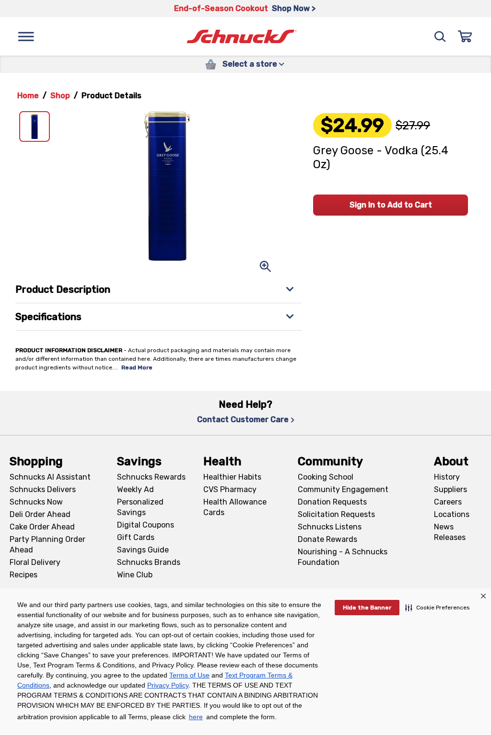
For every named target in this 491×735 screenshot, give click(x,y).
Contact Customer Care (243, 419)
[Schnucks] (242, 37)
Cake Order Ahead (42, 526)
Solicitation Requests (336, 514)
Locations (451, 514)
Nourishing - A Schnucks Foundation (342, 557)
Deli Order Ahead (40, 514)
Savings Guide (143, 549)
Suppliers (450, 489)
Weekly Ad (135, 489)
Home (28, 95)
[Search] (440, 36)
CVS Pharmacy (230, 489)
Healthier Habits (232, 477)
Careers (448, 501)
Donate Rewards (327, 539)
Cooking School (325, 477)
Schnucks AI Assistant (50, 477)
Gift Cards (135, 537)
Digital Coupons (145, 524)
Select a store (249, 64)
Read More (136, 367)
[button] (437, 607)
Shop (60, 95)
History (447, 477)
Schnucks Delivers (43, 489)
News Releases (450, 532)
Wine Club (134, 574)
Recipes (23, 574)
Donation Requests (332, 501)
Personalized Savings (140, 507)
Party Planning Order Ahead (47, 544)
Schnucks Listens (330, 526)
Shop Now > (294, 8)
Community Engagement (343, 489)
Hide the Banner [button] (367, 607)
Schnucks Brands (148, 562)
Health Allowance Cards (235, 507)
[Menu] (25, 36)
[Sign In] (465, 36)
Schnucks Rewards (151, 477)
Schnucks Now (36, 501)
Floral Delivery (35, 562)
